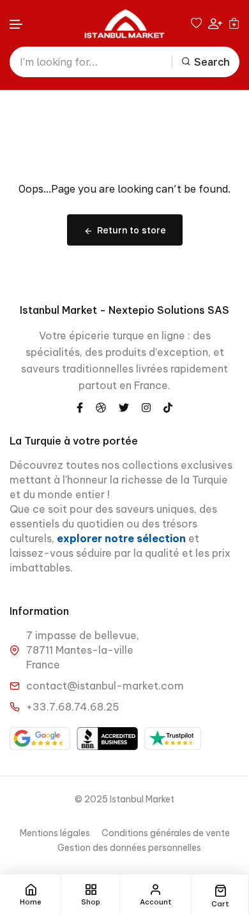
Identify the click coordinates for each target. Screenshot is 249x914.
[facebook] (80, 407)
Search (212, 61)
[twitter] (124, 407)
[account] (215, 23)
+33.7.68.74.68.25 (72, 706)
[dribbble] (101, 407)
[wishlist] (196, 23)
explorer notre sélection (122, 538)
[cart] (234, 23)
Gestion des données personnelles (129, 847)
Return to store (131, 230)
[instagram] (146, 407)
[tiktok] (167, 407)
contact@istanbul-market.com (105, 685)
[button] (17, 24)
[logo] (124, 23)
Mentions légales (55, 833)
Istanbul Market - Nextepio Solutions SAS (124, 310)
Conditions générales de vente (166, 833)
